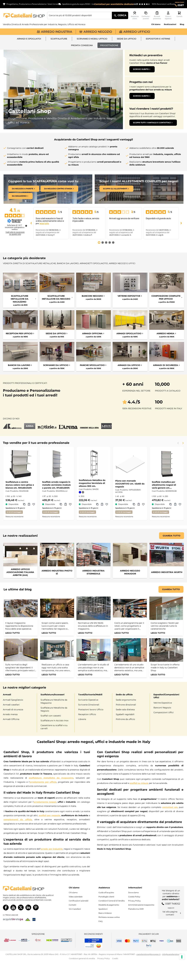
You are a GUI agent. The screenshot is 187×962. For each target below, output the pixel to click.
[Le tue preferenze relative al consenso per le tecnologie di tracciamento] (182, 957)
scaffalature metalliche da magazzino (51, 778)
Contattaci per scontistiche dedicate (114, 4)
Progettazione (109, 45)
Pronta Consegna (82, 45)
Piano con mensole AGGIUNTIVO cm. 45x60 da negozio (130, 483)
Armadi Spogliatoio (13, 700)
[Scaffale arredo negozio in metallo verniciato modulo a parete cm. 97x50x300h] (57, 464)
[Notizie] (47, 426)
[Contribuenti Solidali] (93, 941)
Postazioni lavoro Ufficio (90, 709)
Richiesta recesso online (109, 917)
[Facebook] (6, 907)
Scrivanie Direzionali (88, 704)
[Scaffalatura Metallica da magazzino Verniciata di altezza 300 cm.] (93, 464)
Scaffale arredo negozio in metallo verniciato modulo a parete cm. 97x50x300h (56, 485)
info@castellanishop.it (172, 954)
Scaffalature (59, 38)
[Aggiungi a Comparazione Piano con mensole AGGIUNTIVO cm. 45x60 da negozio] (133, 504)
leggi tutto (44, 223)
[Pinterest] (36, 907)
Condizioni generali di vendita (82, 958)
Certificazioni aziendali (78, 901)
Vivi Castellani (75, 909)
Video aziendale (75, 897)
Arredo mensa (10, 714)
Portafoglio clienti (106, 897)
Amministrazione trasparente (141, 905)
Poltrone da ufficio (125, 719)
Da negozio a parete (22, 188)
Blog (182, 24)
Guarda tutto (171, 535)
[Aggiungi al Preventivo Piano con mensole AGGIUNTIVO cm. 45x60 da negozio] (138, 504)
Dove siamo (133, 892)
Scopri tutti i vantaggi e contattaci (152, 122)
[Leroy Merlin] (27, 919)
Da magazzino (19, 196)
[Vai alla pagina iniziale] (24, 15)
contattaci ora (169, 807)
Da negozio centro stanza (58, 188)
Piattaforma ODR (136, 909)
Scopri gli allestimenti (115, 188)
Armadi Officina (11, 719)
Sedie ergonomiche (126, 700)
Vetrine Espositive (162, 702)
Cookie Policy (134, 897)
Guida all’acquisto (106, 892)
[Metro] (33, 919)
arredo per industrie (51, 849)
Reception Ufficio (87, 714)
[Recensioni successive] (181, 223)
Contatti (72, 905)
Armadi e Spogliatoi (29, 38)
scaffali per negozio (49, 815)
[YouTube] (13, 907)
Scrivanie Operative (88, 700)
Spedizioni (102, 909)
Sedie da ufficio (126, 38)
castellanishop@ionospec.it (148, 954)
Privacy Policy (134, 901)
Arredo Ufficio (136, 31)
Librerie (82, 719)
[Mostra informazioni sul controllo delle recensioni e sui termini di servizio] (26, 226)
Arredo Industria (56, 31)
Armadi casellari (11, 704)
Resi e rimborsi (105, 913)
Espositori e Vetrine (158, 38)
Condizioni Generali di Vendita (111, 901)
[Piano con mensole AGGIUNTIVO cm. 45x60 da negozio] (130, 464)
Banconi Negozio (162, 707)
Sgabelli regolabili (125, 714)
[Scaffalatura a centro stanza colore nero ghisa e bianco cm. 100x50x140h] (20, 464)
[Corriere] (89, 426)
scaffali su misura (139, 783)
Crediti (115, 958)
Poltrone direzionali (126, 704)
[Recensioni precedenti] (31, 223)
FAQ (100, 921)
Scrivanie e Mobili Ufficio (92, 38)
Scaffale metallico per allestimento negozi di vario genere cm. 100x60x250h (164, 485)
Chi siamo (155, 24)
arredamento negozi (45, 802)
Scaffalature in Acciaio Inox (54, 720)
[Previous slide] (178, 443)
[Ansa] (29, 426)
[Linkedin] (28, 907)
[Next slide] (183, 443)
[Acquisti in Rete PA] (13, 919)
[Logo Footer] (29, 888)
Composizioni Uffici (163, 712)
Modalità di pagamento (108, 905)
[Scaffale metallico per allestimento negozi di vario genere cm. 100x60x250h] (166, 464)
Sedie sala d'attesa (125, 709)
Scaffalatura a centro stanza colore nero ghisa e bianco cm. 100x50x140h (20, 485)
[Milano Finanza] (106, 426)
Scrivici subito (141, 69)
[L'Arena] (68, 426)
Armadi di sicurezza (13, 709)
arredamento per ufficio (43, 782)
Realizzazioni (170, 24)
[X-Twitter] (21, 907)
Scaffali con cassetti (51, 715)
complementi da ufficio (18, 819)
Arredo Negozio (98, 31)
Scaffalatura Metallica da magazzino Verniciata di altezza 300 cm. (92, 483)
